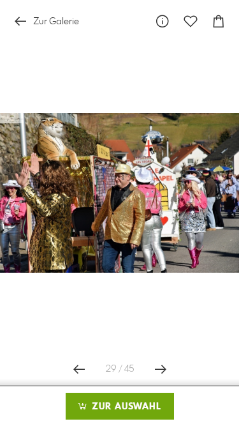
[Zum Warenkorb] (218, 21)
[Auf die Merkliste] (190, 21)
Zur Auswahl (125, 406)
